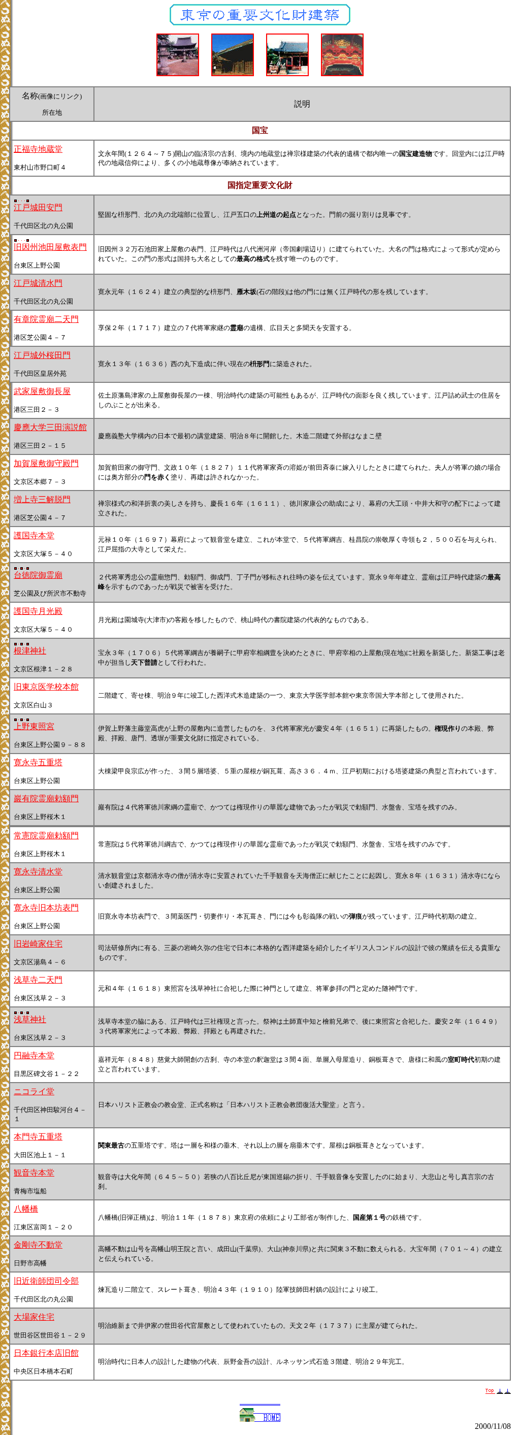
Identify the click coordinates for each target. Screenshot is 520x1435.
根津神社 (30, 650)
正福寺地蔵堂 (38, 149)
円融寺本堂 (34, 1055)
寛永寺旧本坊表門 (46, 907)
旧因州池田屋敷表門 (50, 247)
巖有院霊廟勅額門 (46, 798)
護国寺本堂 (34, 535)
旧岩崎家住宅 (38, 943)
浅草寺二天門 (38, 979)
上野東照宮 (34, 726)
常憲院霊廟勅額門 (46, 835)
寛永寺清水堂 (38, 871)
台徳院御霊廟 (38, 575)
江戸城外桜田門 (42, 355)
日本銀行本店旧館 (46, 1353)
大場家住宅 (34, 1317)
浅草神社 (30, 1019)
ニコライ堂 (34, 1091)
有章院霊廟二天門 (46, 319)
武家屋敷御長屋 (42, 391)
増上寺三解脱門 (42, 499)
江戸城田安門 (38, 207)
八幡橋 (26, 1208)
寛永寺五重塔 (38, 762)
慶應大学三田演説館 (50, 427)
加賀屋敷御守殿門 (46, 463)
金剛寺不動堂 (38, 1245)
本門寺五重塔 (38, 1136)
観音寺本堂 (34, 1172)
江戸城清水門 (38, 283)
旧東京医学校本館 (46, 686)
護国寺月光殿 (38, 611)
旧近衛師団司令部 (46, 1281)
